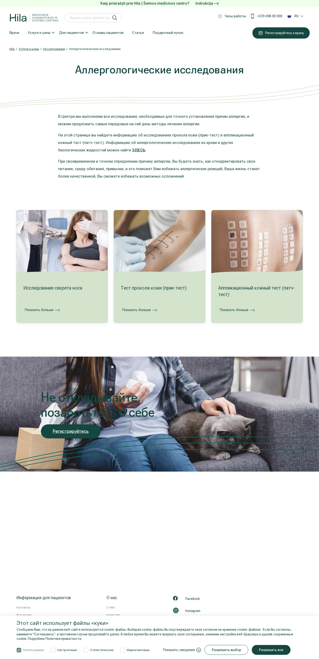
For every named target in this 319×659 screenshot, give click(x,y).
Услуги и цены (39, 33)
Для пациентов (71, 33)
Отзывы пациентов (108, 33)
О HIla (110, 607)
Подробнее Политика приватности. (55, 639)
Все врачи (24, 615)
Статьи (138, 33)
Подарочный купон (167, 33)
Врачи (14, 33)
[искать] (114, 17)
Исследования (54, 49)
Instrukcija (204, 3)
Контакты (23, 607)
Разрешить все (271, 650)
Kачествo (113, 615)
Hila (11, 49)
